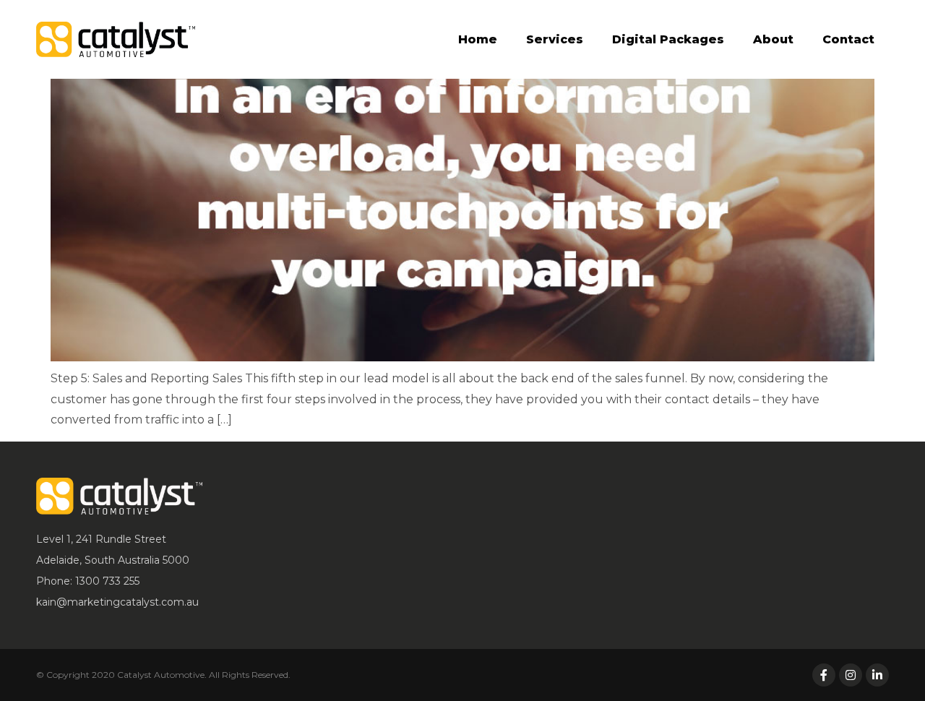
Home (477, 39)
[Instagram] (850, 675)
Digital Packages (668, 39)
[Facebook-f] (823, 675)
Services (554, 39)
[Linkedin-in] (877, 675)
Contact (848, 39)
